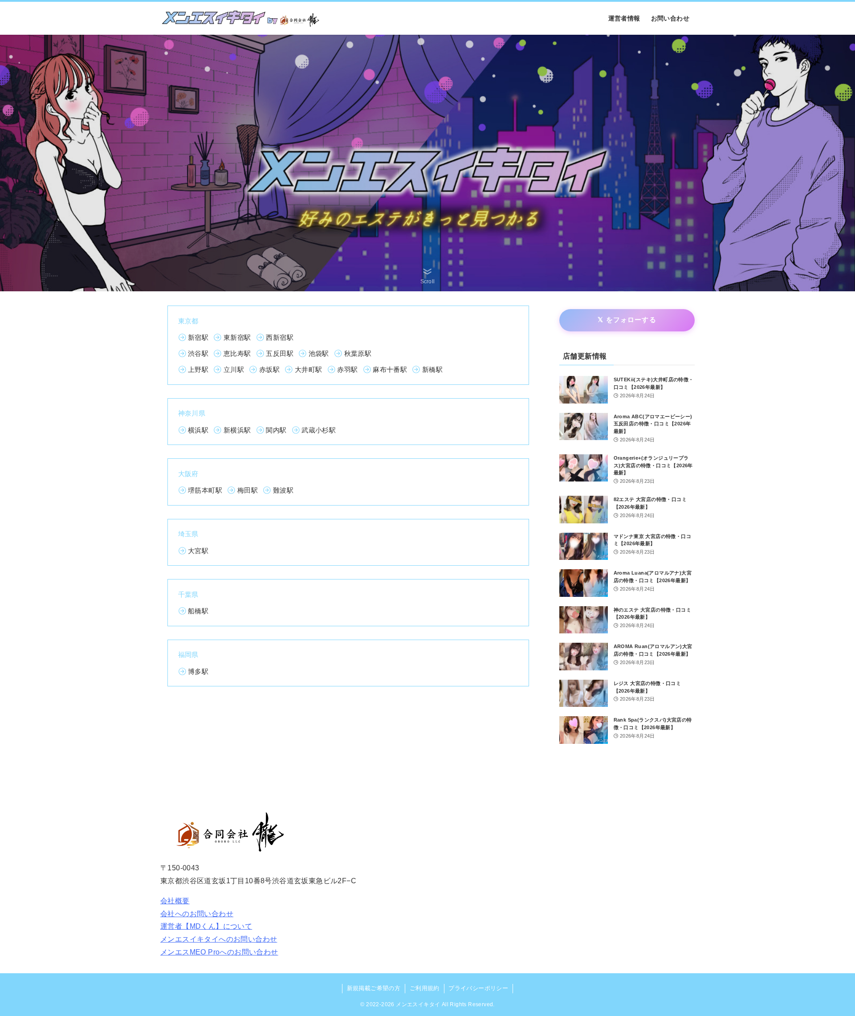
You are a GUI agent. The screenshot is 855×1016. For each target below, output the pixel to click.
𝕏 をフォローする (627, 319)
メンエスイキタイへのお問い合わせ (218, 939)
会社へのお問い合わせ (196, 914)
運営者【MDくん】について (206, 926)
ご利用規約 (425, 988)
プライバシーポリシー (478, 988)
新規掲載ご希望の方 (374, 988)
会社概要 (175, 901)
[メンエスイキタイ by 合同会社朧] (240, 18)
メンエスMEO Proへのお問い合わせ (219, 952)
